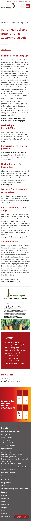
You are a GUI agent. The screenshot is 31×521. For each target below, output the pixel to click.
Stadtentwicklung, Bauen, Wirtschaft (14, 489)
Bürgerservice (6, 483)
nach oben (21, 517)
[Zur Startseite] (8, 6)
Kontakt (17, 44)
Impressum (5, 505)
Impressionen (6, 44)
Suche (3, 511)
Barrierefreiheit (6, 517)
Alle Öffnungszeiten (8, 472)
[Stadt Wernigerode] (15, 438)
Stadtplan (4, 514)
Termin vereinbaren (8, 476)
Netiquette (4, 508)
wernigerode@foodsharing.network (14, 237)
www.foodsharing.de (13, 282)
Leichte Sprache (18, 1)
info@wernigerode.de (9, 445)
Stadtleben (5, 486)
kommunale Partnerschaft (16, 153)
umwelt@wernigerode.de (10, 110)
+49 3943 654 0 (6, 440)
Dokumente (6, 49)
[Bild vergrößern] (15, 309)
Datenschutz (5, 499)
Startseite (4, 23)
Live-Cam (9, 1)
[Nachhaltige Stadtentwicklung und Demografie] (15, 353)
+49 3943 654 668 (11, 358)
